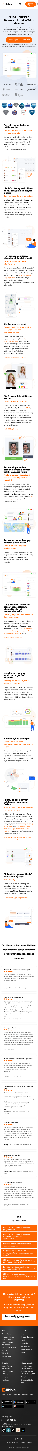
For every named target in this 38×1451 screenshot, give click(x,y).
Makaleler (5, 1380)
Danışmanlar (25, 1346)
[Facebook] (5, 1420)
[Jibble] (7, 4)
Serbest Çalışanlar (27, 1337)
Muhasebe (24, 1343)
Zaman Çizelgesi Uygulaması (7, 1343)
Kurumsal (24, 1334)
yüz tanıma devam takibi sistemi (16, 340)
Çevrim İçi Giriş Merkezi (11, 429)
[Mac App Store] (30, 1402)
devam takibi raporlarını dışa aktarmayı (18, 632)
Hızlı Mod (26, 408)
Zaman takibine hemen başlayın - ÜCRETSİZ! (19, 1317)
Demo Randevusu (27, 1377)
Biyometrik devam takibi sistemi (13, 357)
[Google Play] (18, 1402)
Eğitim (23, 1352)
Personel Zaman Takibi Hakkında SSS (28, 1367)
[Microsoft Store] (7, 1406)
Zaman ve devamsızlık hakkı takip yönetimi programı (17, 838)
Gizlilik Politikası (26, 1442)
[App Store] (7, 1402)
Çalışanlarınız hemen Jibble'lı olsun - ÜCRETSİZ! (17, 898)
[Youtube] (11, 1420)
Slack (13, 499)
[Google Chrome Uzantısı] (18, 1406)
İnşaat (23, 1340)
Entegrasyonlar (7, 1356)
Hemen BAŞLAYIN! (30, 4)
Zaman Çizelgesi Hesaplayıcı (7, 1367)
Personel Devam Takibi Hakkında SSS (28, 1372)
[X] (15, 1420)
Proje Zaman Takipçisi (6, 1352)
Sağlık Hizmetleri (27, 1349)
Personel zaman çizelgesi (11, 637)
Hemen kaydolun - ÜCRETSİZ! (19, 40)
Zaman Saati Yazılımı (9, 1348)
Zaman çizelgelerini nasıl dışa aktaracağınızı (19, 629)
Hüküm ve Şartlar (12, 1442)
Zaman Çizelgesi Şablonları (7, 1372)
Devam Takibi (6, 1334)
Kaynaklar (5, 1377)
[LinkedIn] (2, 1420)
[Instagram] (8, 1420)
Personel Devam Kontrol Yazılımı (8, 1338)
